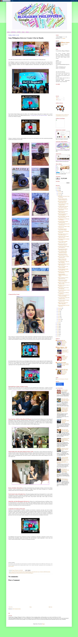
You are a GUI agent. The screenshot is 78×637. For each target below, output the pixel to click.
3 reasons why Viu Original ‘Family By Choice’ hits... (63, 227)
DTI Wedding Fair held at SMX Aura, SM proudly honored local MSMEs (65, 440)
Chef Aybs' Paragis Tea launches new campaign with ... (63, 270)
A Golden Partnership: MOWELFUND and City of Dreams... (63, 275)
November (60, 193)
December (60, 191)
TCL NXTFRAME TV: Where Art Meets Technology (63, 262)
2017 (58, 332)
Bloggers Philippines (66, 42)
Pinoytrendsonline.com (61, 340)
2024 (58, 190)
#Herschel (41, 571)
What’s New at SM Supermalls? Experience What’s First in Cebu (65, 400)
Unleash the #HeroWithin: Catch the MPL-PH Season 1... (63, 264)
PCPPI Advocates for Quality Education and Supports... (62, 281)
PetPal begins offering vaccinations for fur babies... (63, 239)
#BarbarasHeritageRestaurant (20, 571)
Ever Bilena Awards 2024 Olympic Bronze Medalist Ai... (63, 247)
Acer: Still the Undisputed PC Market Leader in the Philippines (65, 421)
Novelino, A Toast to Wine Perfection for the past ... (62, 259)
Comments (59, 99)
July (59, 311)
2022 (58, 324)
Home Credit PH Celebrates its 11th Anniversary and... (63, 224)
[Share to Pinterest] (29, 570)
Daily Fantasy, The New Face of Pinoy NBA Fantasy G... (63, 234)
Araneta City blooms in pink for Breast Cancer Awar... (63, 278)
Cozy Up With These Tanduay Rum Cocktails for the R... (63, 298)
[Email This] (25, 570)
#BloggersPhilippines (28, 571)
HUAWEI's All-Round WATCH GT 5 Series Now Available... (63, 296)
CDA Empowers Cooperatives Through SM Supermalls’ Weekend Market (65, 470)
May (59, 314)
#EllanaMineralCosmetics (36, 571)
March (59, 317)
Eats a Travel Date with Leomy (62, 369)
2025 (58, 188)
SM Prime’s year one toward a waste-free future (65, 449)
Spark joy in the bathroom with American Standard (63, 267)
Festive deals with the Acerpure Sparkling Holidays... (63, 222)
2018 (58, 331)
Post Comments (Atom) (17, 608)
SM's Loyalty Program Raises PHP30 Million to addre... (62, 249)
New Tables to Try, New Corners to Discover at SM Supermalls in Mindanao (64, 372)
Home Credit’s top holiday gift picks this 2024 (63, 209)
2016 (58, 334)
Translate (63, 38)
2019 (58, 329)
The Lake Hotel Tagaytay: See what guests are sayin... (63, 291)
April (59, 316)
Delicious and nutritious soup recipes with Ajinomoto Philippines (64, 343)
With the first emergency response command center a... (63, 257)
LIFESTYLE (13, 31)
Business (27, 31)
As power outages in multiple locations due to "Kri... (62, 242)
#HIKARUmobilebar (47, 571)
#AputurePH (13, 571)
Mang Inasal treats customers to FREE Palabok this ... (63, 212)
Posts (58, 97)
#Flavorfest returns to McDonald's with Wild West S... (63, 272)
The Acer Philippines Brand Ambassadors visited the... (62, 252)
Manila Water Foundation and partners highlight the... (62, 214)
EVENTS (18, 31)
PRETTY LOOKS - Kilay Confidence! (65, 390)
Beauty (23, 31)
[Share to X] (27, 570)
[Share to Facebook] (28, 570)
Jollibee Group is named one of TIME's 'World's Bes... (63, 303)
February (59, 319)
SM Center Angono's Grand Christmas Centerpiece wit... (63, 199)
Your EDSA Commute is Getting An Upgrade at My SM (65, 364)
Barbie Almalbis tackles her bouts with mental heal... (63, 288)
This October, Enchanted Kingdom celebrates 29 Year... (63, 301)
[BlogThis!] (26, 570)
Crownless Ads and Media (61, 362)
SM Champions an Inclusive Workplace (65, 479)
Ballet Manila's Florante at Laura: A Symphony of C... (63, 286)
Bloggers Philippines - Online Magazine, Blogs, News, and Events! (62, 348)
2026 (58, 187)
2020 (58, 327)
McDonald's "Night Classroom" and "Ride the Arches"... (63, 283)
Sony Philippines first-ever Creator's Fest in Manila (62, 229)
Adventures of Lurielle (61, 355)
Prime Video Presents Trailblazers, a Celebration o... (63, 293)
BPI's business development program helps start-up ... (62, 202)
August (59, 309)
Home (8, 31)
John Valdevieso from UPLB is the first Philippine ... (63, 219)
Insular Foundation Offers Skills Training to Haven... (63, 204)
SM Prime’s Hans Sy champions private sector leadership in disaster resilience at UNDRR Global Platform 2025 (62, 410)
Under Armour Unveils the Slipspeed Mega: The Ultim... (63, 254)
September (60, 308)
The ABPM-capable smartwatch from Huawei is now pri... (63, 207)
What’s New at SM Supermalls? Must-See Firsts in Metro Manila (65, 430)
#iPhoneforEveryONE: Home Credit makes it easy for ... (62, 244)
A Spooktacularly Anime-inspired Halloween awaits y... (63, 237)
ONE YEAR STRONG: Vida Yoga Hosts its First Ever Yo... (63, 217)
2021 (58, 326)
